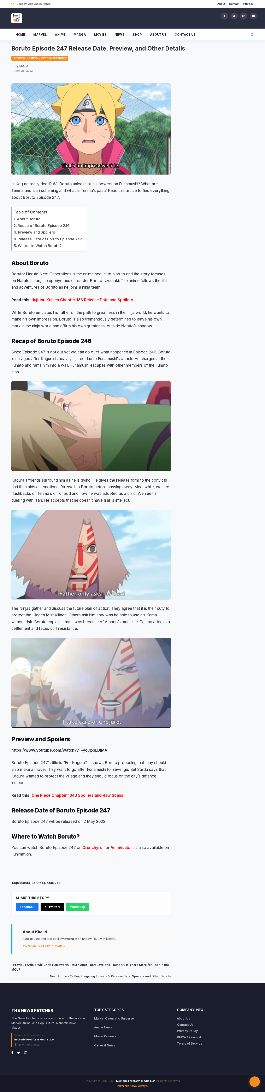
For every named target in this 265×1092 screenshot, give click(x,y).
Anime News (103, 1027)
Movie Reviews (105, 1036)
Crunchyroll (93, 847)
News (119, 34)
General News (104, 1045)
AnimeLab (120, 847)
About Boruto (29, 219)
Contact (234, 3)
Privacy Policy (187, 1031)
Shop (137, 34)
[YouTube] (253, 15)
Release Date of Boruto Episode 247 (50, 239)
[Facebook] (224, 15)
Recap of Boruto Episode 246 (44, 225)
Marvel (40, 34)
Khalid (23, 66)
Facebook (27, 907)
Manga (80, 34)
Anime (60, 34)
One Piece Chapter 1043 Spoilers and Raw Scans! (78, 795)
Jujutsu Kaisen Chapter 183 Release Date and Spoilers (82, 300)
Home (20, 34)
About (221, 3)
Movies (100, 34)
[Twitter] (234, 15)
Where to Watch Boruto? (40, 245)
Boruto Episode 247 (46, 883)
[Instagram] (243, 15)
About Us (158, 34)
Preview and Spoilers (36, 232)
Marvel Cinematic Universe (114, 1018)
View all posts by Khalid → (44, 945)
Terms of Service (189, 1043)
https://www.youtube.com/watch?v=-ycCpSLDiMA (59, 750)
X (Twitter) (52, 907)
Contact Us (185, 34)
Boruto (25, 883)
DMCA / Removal (189, 1037)
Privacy (248, 3)
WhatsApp (77, 907)
